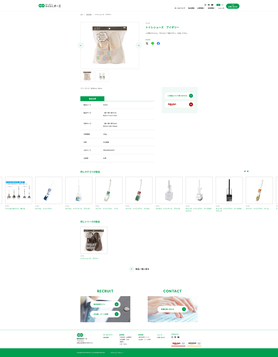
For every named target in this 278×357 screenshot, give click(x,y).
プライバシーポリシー (116, 353)
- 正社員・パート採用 (144, 339)
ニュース (221, 8)
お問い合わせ (161, 337)
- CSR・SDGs (123, 344)
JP (218, 5)
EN (222, 5)
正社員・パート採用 (101, 314)
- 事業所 (121, 342)
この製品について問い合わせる (177, 96)
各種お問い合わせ (167, 309)
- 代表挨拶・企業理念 (125, 337)
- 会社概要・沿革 (124, 339)
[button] (87, 76)
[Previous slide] (244, 171)
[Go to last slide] (80, 45)
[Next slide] (138, 45)
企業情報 (200, 8)
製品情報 (191, 8)
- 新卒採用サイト (143, 337)
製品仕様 (92, 98)
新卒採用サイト (99, 304)
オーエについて (180, 8)
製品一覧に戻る (142, 268)
